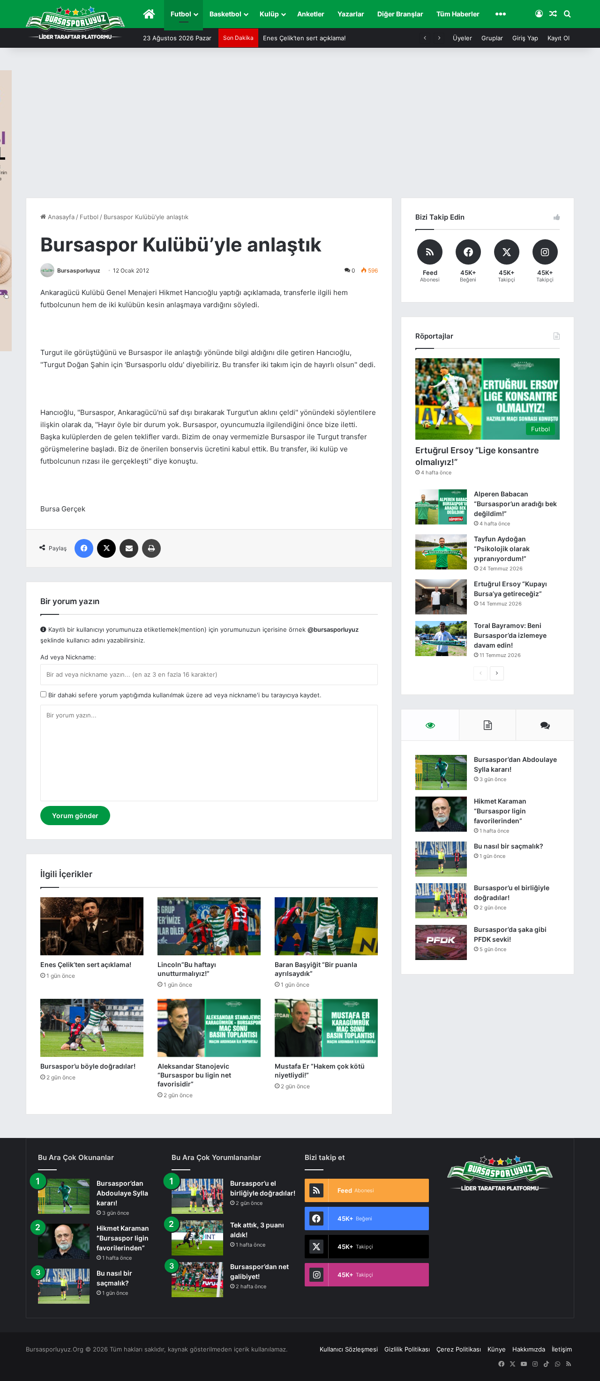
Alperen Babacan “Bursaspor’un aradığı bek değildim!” (515, 503)
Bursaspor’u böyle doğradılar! (87, 1066)
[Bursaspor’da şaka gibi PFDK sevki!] (441, 942)
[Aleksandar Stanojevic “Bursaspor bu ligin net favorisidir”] (209, 1028)
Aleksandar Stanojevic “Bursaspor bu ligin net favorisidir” (194, 1075)
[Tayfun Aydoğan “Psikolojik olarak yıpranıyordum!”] (441, 551)
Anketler (310, 14)
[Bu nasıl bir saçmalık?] (441, 859)
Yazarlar (351, 14)
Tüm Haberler (458, 14)
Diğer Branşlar (400, 14)
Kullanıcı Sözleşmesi (349, 1349)
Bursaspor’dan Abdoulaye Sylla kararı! (122, 1193)
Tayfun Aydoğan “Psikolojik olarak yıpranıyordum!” (502, 548)
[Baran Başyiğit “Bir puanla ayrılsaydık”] (326, 926)
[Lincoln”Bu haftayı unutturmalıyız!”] (209, 926)
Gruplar (492, 38)
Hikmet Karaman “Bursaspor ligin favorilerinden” (500, 811)
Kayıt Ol (559, 38)
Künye (497, 1349)
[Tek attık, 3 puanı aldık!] (197, 1237)
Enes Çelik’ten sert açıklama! (304, 38)
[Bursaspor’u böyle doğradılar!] (91, 1028)
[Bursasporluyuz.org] (75, 22)
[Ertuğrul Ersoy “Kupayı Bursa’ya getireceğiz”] (441, 596)
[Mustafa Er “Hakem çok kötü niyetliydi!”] (326, 1028)
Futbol (181, 14)
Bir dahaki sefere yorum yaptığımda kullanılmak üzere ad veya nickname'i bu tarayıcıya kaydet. (184, 695)
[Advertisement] (300, 127)
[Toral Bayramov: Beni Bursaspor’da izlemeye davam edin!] (441, 638)
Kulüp (269, 14)
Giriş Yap (525, 38)
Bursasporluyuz (78, 270)
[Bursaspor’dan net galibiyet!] (197, 1279)
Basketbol (225, 14)
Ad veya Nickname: (68, 657)
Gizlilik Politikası (407, 1349)
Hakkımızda (528, 1349)
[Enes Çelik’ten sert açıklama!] (91, 926)
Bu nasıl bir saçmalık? (508, 846)
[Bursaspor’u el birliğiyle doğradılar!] (441, 900)
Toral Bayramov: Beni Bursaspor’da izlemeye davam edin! (510, 635)
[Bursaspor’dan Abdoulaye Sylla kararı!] (441, 772)
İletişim (562, 1349)
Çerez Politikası (458, 1349)
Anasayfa (60, 217)
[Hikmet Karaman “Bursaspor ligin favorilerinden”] (441, 814)
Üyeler (462, 38)
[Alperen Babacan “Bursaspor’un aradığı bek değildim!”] (441, 506)
